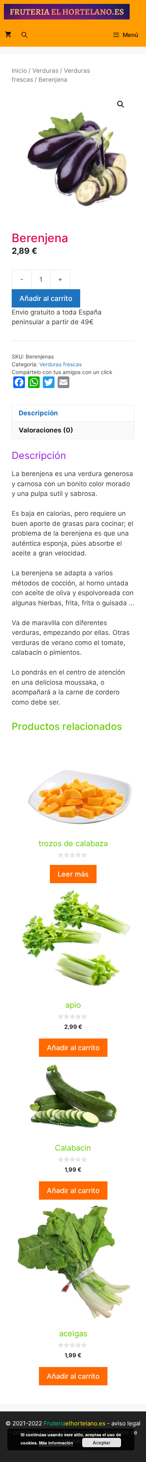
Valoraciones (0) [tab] (46, 430)
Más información (56, 1443)
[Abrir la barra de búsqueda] (24, 35)
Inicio (19, 70)
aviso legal (126, 1423)
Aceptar (102, 1442)
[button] (121, 104)
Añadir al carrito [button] (73, 1048)
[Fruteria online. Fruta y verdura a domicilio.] (67, 11)
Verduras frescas (60, 364)
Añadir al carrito (45, 298)
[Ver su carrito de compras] (8, 35)
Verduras (45, 70)
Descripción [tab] (38, 413)
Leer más (73, 874)
